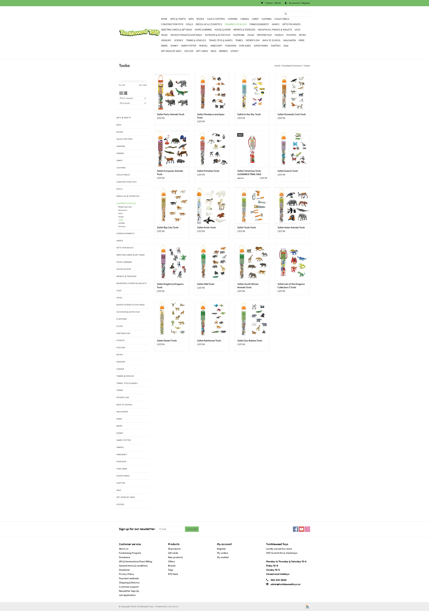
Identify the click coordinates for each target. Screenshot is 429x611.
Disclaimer (124, 569)
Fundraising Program (130, 553)
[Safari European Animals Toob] (171, 149)
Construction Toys (172, 24)
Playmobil (239, 35)
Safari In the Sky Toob (249, 114)
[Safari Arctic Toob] (212, 205)
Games (276, 24)
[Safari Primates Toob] (212, 149)
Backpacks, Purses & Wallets (275, 29)
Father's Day (253, 40)
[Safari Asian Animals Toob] (292, 205)
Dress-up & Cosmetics (209, 24)
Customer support (129, 586)
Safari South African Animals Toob (248, 286)
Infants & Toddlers (244, 29)
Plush (251, 35)
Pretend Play (264, 35)
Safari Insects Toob (288, 171)
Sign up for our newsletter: (137, 529)
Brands (223, 51)
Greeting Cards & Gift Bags (176, 29)
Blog (213, 51)
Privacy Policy (126, 574)
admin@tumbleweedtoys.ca (285, 584)
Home (164, 19)
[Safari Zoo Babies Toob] (252, 318)
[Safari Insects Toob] (292, 149)
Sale (286, 45)
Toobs (306, 66)
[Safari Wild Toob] (212, 262)
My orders (222, 553)
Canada (244, 19)
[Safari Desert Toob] (171, 318)
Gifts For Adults (291, 24)
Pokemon (230, 45)
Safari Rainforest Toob (209, 340)
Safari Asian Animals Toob (291, 227)
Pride (302, 40)
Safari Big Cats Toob (167, 227)
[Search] (285, 14)
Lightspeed (172, 606)
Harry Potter (188, 45)
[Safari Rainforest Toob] (212, 318)
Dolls (189, 24)
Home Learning (203, 29)
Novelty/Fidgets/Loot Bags (186, 35)
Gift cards (202, 51)
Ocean (121, 217)
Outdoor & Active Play (217, 35)
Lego (297, 29)
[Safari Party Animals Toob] (171, 92)
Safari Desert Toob (167, 340)
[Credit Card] (306, 606)
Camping (232, 19)
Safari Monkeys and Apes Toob (210, 116)
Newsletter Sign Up (129, 591)
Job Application (127, 595)
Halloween (289, 40)
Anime (164, 45)
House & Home (223, 29)
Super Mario (261, 45)
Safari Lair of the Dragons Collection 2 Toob (291, 286)
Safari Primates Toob (208, 171)
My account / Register (299, 3)
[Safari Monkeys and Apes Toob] (212, 92)
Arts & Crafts (178, 19)
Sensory (166, 40)
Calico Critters (216, 19)
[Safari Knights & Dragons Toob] (171, 262)
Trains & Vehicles (196, 40)
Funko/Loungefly (259, 24)
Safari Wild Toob (205, 284)
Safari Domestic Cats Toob (292, 114)
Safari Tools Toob (246, 227)
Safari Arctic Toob (206, 227)
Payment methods (129, 578)
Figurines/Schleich (236, 24)
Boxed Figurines (125, 207)
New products (175, 557)
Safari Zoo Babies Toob (249, 340)
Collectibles (281, 19)
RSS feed (173, 574)
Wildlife (121, 223)
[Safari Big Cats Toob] (171, 205)
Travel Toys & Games (221, 40)
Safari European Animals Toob (170, 173)
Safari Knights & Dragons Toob (170, 286)
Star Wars (245, 45)
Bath (191, 19)
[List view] (125, 93)
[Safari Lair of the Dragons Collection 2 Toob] (292, 262)
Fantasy (122, 226)
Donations (124, 557)
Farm (120, 213)
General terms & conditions (133, 565)
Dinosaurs (122, 210)
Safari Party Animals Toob (170, 114)
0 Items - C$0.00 (273, 3)
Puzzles (279, 35)
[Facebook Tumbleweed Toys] (295, 529)
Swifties (276, 45)
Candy (255, 19)
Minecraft (216, 45)
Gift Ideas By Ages (171, 51)
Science (178, 40)
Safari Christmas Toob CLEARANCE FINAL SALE (249, 173)
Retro (302, 35)
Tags (170, 569)
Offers (171, 561)
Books (200, 19)
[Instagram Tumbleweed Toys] (307, 529)
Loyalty (235, 51)
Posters (291, 35)
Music (164, 35)
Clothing (266, 19)
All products (174, 548)
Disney (174, 45)
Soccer (188, 51)
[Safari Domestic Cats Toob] (292, 92)
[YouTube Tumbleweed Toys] (301, 529)
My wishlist (223, 557)
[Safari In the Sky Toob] (252, 92)
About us (123, 548)
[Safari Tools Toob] (252, 205)
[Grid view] (121, 93)
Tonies (239, 40)
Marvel (203, 45)
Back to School (272, 40)
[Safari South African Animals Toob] (252, 262)
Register (221, 548)
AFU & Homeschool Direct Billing (135, 561)
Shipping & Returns (129, 582)
